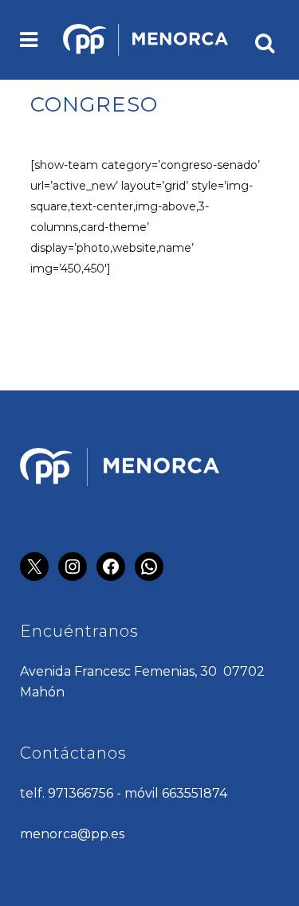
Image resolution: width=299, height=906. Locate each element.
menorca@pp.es (72, 833)
